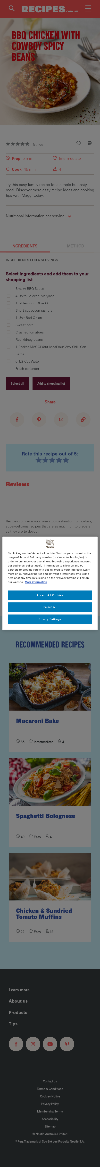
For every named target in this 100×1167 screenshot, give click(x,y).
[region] (49, 583)
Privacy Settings (50, 619)
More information (36, 582)
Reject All (50, 607)
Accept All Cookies (50, 595)
